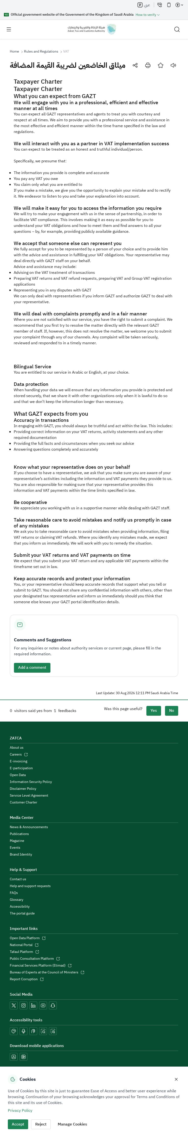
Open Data (18, 775)
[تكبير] (53, 1031)
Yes (154, 710)
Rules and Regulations (41, 51)
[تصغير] (43, 1031)
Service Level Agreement (29, 795)
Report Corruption (24, 979)
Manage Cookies (72, 1124)
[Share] (135, 65)
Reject (41, 1124)
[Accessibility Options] (179, 5)
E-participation (21, 768)
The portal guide (22, 913)
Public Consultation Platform (32, 958)
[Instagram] (23, 1005)
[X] (14, 1005)
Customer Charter (23, 802)
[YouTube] (43, 1005)
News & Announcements (29, 827)
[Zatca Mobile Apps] (169, 5)
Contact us (18, 879)
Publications (19, 834)
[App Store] (14, 1057)
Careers (16, 754)
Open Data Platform (25, 938)
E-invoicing (18, 761)
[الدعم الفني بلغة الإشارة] (33, 1031)
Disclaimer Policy (23, 788)
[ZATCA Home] (92, 29)
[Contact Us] (160, 5)
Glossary (16, 899)
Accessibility (20, 906)
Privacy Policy (20, 1111)
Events (15, 847)
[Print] (148, 65)
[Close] (176, 1079)
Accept (18, 1124)
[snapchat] (53, 1005)
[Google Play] (23, 1057)
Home (14, 51)
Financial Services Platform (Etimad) (38, 965)
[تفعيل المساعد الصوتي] (23, 1031)
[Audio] (173, 65)
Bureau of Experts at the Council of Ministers (44, 972)
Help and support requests (30, 886)
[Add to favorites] (160, 65)
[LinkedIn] (33, 1005)
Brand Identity (21, 854)
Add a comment (32, 667)
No (171, 710)
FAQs (14, 893)
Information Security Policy (31, 782)
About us (17, 747)
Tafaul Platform (21, 951)
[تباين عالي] (14, 1031)
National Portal (21, 945)
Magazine (17, 840)
